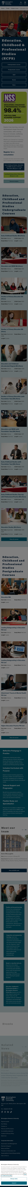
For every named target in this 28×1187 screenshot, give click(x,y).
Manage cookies (14, 1178)
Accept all (14, 1183)
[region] (14, 1173)
